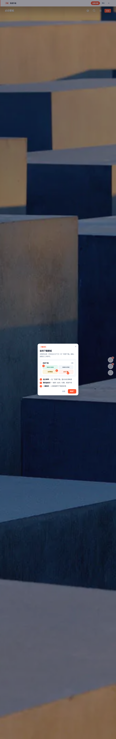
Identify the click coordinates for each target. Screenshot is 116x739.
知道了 (72, 391)
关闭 (63, 391)
